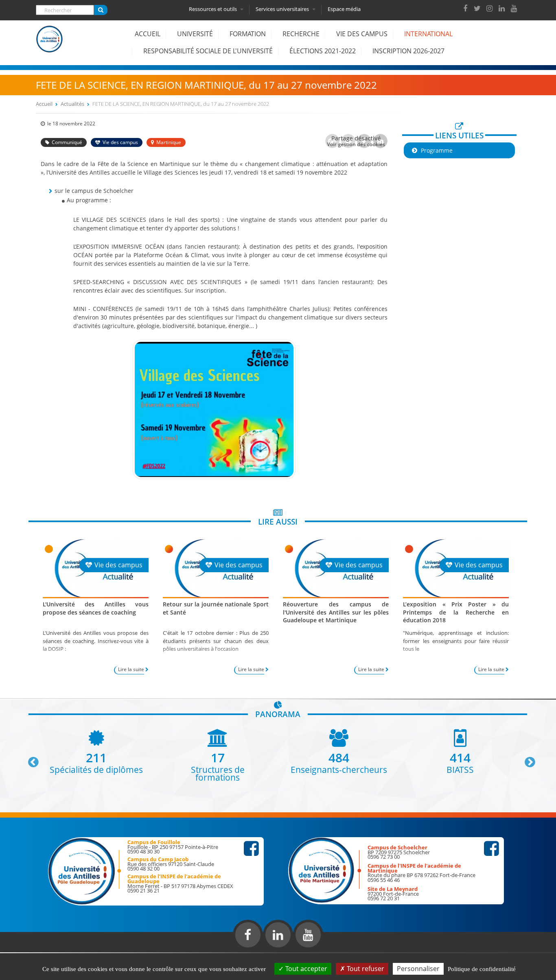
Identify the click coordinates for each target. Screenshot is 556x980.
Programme (437, 150)
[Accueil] (49, 45)
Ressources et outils (213, 9)
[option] (96, 751)
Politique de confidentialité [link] (482, 969)
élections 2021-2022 (322, 50)
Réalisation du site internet (27, 951)
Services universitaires (283, 9)
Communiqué (67, 142)
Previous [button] (30, 759)
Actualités (72, 103)
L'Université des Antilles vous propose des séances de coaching (96, 608)
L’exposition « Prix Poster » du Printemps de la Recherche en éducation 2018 (456, 611)
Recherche (301, 33)
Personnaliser (418, 968)
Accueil (147, 33)
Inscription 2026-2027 (408, 50)
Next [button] (526, 759)
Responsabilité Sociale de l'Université (208, 50)
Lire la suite (131, 669)
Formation (248, 33)
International (428, 33)
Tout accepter (305, 968)
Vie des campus (361, 33)
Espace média (344, 9)
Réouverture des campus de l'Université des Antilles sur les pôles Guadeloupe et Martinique (336, 611)
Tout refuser (364, 968)
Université (195, 33)
